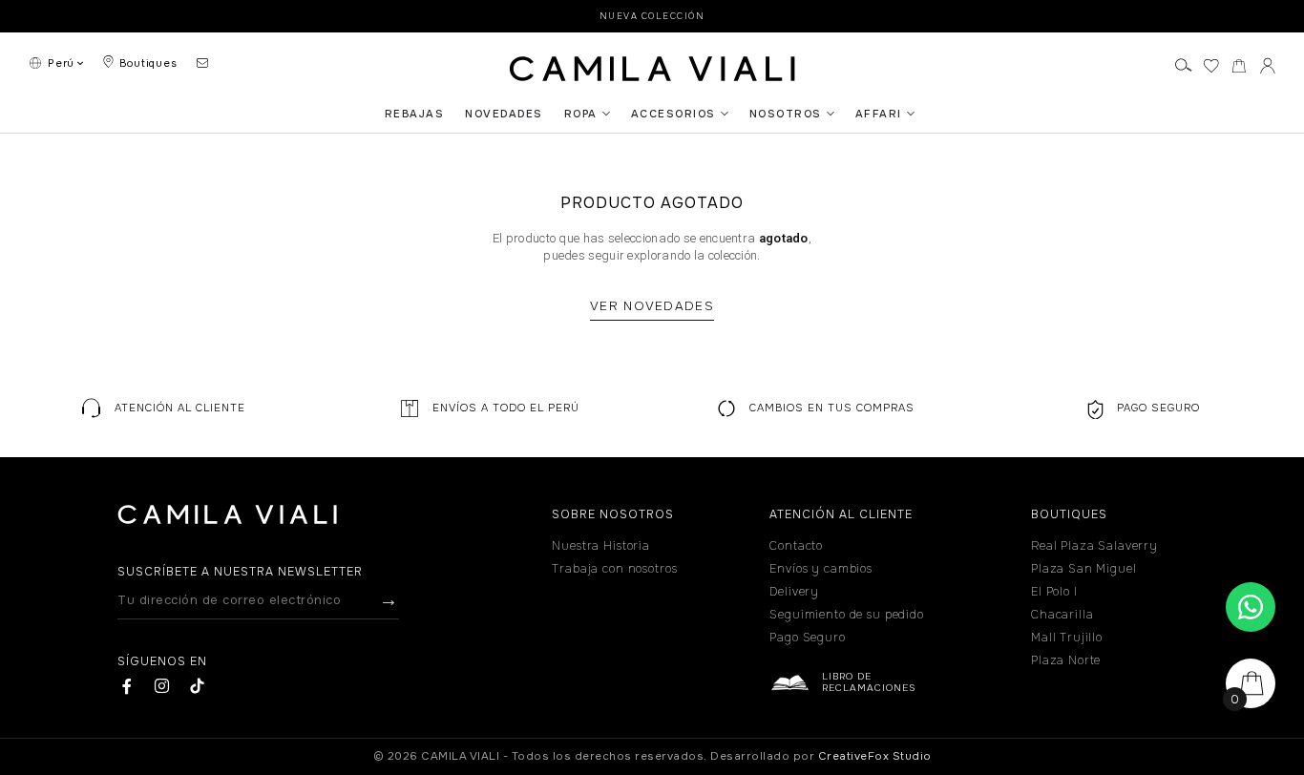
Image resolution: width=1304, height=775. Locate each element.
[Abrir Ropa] (606, 113)
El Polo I (1054, 591)
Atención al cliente (180, 407)
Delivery (794, 591)
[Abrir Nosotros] (830, 113)
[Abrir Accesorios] (724, 113)
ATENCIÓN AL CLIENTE (841, 514)
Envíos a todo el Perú (505, 407)
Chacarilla (1062, 614)
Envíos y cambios (821, 568)
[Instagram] (162, 686)
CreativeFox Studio (875, 756)
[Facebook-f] (127, 686)
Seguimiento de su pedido (846, 614)
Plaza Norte (1066, 660)
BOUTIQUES (1069, 514)
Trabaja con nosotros (614, 568)
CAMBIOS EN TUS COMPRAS (832, 407)
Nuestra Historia (601, 546)
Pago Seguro (1158, 407)
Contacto (796, 546)
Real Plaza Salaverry (1094, 546)
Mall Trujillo (1067, 637)
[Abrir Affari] (911, 113)
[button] (163, 408)
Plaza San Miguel (1084, 568)
